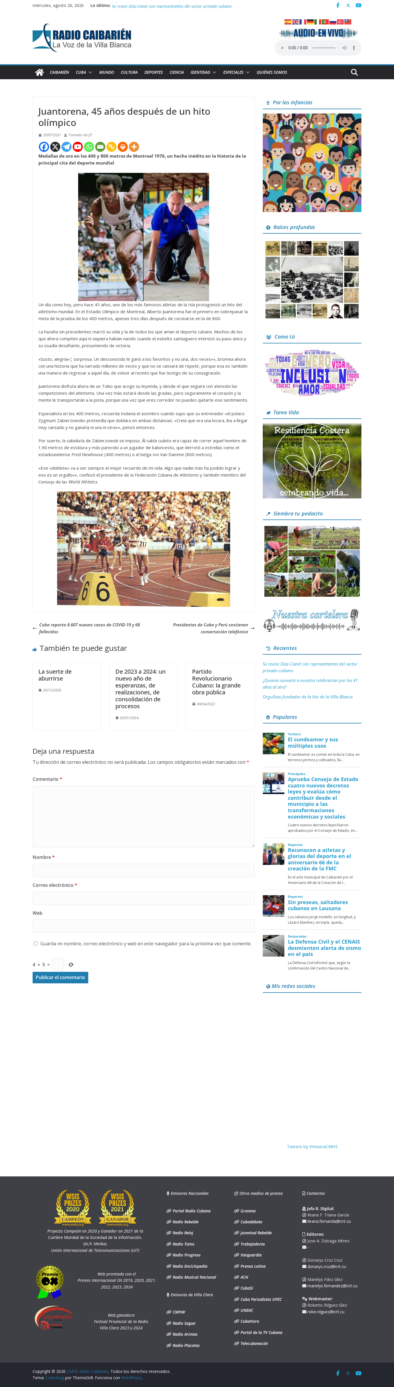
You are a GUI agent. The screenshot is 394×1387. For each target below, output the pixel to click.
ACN (243, 1277)
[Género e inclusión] (312, 351)
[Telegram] (66, 147)
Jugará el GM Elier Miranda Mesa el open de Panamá (160, 5)
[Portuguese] (325, 21)
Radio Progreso (186, 1255)
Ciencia (177, 72)
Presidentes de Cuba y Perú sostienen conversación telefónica (210, 628)
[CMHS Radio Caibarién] (39, 72)
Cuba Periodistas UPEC (260, 1299)
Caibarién (59, 72)
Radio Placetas (186, 1345)
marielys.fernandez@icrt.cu (331, 1285)
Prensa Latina (252, 1266)
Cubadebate (250, 1222)
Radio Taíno (183, 1244)
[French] (303, 21)
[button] (89, 72)
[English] (295, 21)
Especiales (233, 72)
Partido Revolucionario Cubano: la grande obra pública (216, 682)
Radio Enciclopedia (189, 1266)
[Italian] (318, 21)
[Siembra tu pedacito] (312, 528)
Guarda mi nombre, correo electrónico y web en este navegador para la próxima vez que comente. (146, 943)
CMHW (178, 1312)
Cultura (129, 72)
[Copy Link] (111, 147)
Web (37, 913)
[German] (310, 21)
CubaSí (246, 1288)
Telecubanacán (253, 1343)
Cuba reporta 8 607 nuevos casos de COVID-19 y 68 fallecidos (89, 628)
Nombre (44, 857)
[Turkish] (340, 21)
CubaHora (249, 1321)
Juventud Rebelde (255, 1232)
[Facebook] (44, 147)
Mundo (106, 72)
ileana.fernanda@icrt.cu (328, 1221)
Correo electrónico (55, 885)
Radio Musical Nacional (194, 1277)
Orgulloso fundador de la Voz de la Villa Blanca (307, 697)
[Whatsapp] (89, 147)
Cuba (81, 72)
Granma (247, 1211)
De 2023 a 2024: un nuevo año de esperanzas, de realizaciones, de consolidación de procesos (140, 689)
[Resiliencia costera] (312, 427)
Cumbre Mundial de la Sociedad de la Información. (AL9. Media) (95, 1237)
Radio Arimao (185, 1334)
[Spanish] (288, 21)
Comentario (47, 779)
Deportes (154, 72)
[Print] (123, 147)
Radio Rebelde (185, 1222)
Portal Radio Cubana (191, 1211)
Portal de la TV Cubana (260, 1332)
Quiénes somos (272, 72)
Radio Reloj (182, 1232)
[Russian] (333, 21)
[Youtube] (78, 147)
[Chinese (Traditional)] (348, 21)
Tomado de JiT (80, 135)
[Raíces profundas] (312, 241)
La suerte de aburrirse (55, 675)
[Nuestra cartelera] (312, 611)
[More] (134, 147)
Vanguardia (250, 1255)
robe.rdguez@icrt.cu (325, 1311)
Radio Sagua (183, 1323)
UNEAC (246, 1310)
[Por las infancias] (312, 117)
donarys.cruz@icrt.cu (326, 1266)
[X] (55, 147)
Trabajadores (252, 1244)
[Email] (100, 147)
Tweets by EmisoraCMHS (312, 1146)
